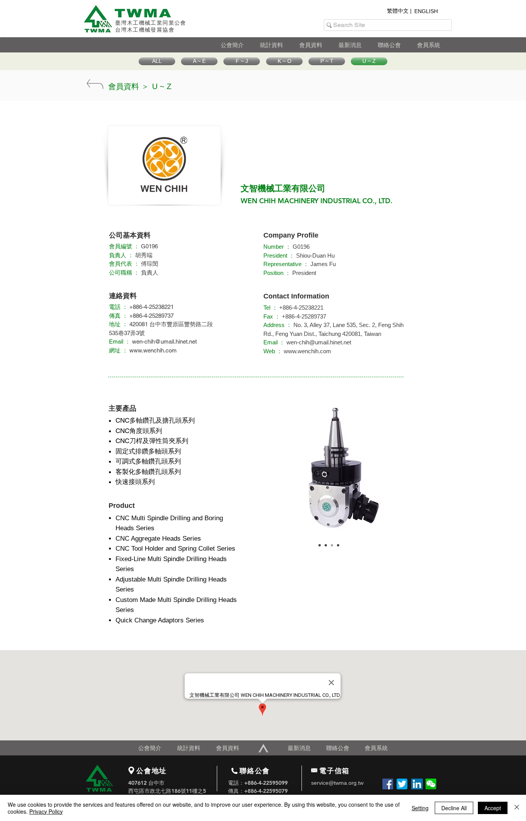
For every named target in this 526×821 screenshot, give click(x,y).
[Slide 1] (319, 545)
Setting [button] (420, 808)
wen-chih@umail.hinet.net (164, 341)
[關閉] (516, 808)
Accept (492, 808)
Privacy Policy (46, 811)
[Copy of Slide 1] (326, 545)
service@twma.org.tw (337, 783)
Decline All (454, 808)
